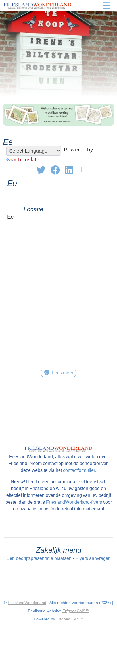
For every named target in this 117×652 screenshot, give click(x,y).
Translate (28, 160)
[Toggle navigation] (106, 5)
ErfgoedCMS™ (75, 611)
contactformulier (79, 470)
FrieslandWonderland (27, 602)
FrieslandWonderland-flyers (74, 502)
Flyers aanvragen (93, 558)
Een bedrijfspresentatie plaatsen (39, 558)
